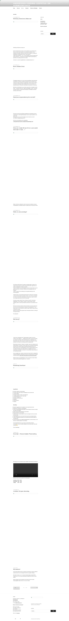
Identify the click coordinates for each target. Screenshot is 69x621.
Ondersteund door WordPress (35, 618)
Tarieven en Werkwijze (33, 8)
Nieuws (22, 8)
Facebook (18, 613)
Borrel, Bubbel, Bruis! (19, 66)
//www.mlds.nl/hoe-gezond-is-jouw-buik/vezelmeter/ (28, 355)
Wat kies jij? (16, 319)
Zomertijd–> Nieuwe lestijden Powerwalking (24, 434)
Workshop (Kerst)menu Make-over (22, 18)
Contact (40, 8)
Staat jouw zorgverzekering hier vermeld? (24, 97)
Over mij (18, 8)
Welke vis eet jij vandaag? (20, 212)
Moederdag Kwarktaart (19, 365)
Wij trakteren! (16, 569)
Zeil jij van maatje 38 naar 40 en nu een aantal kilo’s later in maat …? (25, 128)
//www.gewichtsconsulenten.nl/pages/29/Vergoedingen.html (23, 121)
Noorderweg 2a (42, 21)
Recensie (26, 8)
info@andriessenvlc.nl (43, 23)
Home (14, 8)
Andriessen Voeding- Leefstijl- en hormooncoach (31, 4)
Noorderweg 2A (15, 599)
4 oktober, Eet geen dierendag (21, 491)
